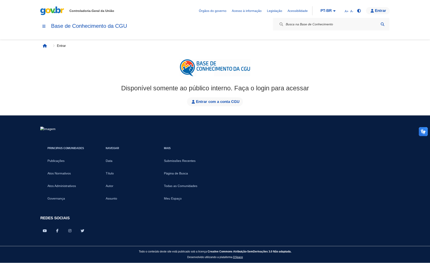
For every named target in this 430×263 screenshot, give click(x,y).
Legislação (274, 11)
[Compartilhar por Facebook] (57, 230)
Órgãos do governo (212, 11)
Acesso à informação (247, 11)
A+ (346, 11)
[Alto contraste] (358, 10)
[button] (378, 10)
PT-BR (326, 11)
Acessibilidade (298, 11)
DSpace (238, 257)
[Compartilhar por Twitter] (82, 230)
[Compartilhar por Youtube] (44, 230)
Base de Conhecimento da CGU (89, 26)
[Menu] (43, 26)
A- (351, 11)
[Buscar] (382, 24)
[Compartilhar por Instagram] (69, 230)
